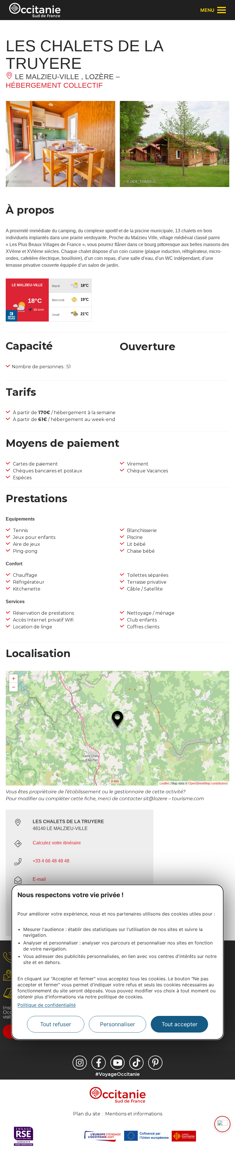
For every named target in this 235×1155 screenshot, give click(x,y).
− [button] (13, 687)
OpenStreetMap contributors (208, 783)
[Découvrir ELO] (222, 1124)
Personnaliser (117, 1024)
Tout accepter (179, 1024)
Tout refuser (55, 1024)
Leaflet (164, 783)
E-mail (39, 879)
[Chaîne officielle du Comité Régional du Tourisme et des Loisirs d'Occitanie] (117, 1062)
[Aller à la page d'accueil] (34, 10)
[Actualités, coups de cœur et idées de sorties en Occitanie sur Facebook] (98, 1062)
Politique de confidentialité (46, 1005)
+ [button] (13, 678)
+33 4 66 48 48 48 (51, 860)
